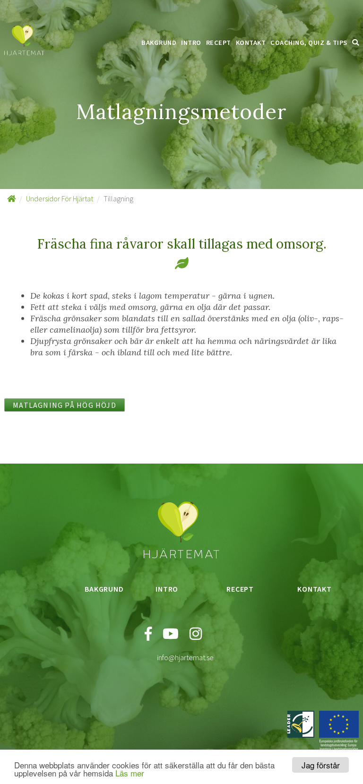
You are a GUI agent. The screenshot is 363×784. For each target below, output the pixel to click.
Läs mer (129, 773)
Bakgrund (158, 42)
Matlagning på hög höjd (64, 405)
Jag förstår (321, 765)
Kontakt (251, 42)
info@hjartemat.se (185, 657)
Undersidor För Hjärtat (59, 198)
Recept (218, 42)
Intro (191, 42)
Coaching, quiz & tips (308, 42)
